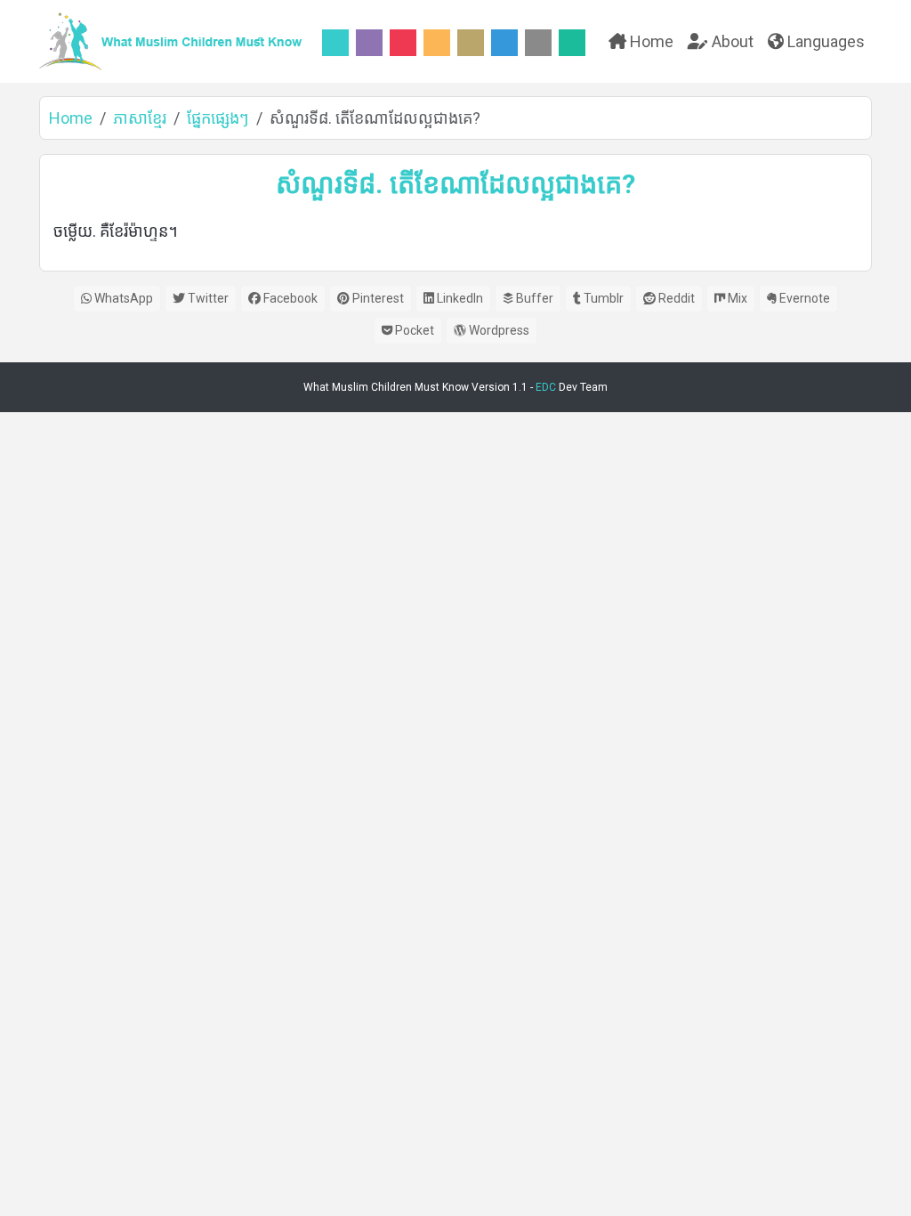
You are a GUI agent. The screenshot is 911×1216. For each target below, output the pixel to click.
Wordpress (497, 330)
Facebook (289, 298)
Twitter (207, 298)
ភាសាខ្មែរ (139, 118)
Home (649, 41)
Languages (824, 41)
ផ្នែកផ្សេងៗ (218, 118)
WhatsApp (122, 298)
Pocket (413, 330)
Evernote (803, 298)
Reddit (675, 298)
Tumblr (602, 298)
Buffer (533, 298)
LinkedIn (458, 298)
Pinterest (377, 298)
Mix (736, 298)
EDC (546, 387)
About (731, 41)
